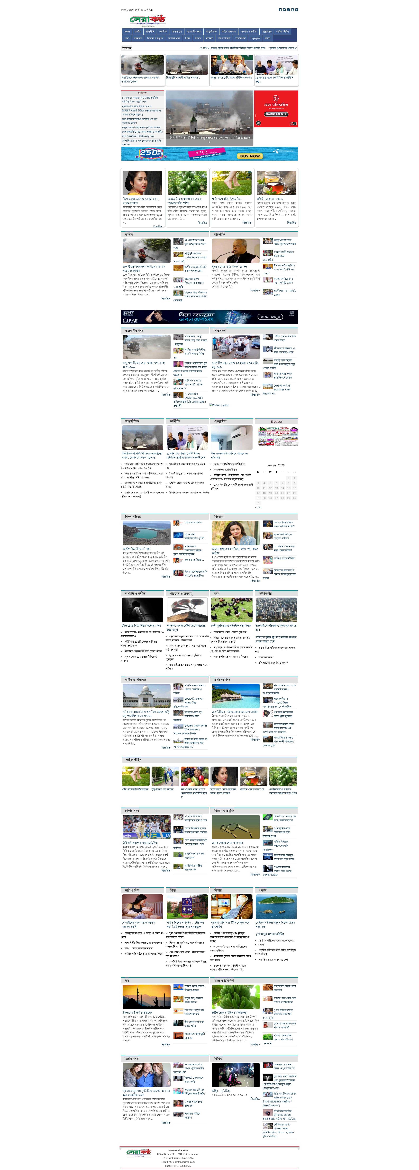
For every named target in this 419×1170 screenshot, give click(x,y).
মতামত (209, 38)
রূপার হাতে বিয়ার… (194, 522)
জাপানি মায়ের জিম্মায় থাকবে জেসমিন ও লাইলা (189, 689)
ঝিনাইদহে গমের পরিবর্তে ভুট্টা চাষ (230, 632)
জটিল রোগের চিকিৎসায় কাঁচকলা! (229, 1013)
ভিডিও (218, 1059)
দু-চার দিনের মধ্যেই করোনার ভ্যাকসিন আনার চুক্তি (278, 1014)
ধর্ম (127, 981)
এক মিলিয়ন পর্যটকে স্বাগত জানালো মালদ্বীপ (235, 712)
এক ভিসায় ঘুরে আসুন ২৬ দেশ (273, 959)
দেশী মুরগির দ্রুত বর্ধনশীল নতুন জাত (231, 626)
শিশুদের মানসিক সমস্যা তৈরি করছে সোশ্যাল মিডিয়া (277, 871)
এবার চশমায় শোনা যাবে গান (227, 843)
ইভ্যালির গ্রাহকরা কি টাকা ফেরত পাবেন (143, 651)
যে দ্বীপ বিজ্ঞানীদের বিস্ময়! (136, 549)
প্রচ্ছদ (127, 31)
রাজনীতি (150, 31)
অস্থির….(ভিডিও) (221, 1091)
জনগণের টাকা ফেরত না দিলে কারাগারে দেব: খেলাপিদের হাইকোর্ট (190, 743)
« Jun (258, 507)
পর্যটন (262, 890)
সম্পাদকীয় (241, 38)
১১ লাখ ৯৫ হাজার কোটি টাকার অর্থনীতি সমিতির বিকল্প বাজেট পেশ (209, 48)
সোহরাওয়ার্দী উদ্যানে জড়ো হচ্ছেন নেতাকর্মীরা (142, 131)
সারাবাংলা (177, 31)
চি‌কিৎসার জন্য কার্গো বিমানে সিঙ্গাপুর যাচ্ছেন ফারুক (279, 574)
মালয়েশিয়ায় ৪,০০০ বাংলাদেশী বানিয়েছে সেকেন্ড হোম (278, 741)
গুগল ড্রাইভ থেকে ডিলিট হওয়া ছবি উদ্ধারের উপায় (276, 832)
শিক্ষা (187, 38)
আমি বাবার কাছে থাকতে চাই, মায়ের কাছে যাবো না (187, 384)
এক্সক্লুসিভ (267, 31)
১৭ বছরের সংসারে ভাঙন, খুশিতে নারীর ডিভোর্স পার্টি (188, 1068)
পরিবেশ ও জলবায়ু (181, 593)
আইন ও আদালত (135, 680)
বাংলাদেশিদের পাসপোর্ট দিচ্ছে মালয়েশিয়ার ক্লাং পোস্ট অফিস (277, 702)
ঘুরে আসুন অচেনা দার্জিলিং (270, 934)
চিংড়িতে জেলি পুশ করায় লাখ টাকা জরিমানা (187, 716)
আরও (267, 38)
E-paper (255, 38)
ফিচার (198, 38)
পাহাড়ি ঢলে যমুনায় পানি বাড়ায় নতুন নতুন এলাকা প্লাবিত (279, 364)
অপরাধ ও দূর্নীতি (249, 31)
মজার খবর (131, 1059)
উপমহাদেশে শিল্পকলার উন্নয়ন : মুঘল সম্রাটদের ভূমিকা (188, 550)
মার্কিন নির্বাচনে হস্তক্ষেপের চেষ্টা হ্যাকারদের (276, 845)
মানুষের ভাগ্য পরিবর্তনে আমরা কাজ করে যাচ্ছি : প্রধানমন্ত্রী (190, 296)
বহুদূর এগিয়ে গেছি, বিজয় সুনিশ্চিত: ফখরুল (231, 77)
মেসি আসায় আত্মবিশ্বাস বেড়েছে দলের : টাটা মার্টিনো (190, 844)
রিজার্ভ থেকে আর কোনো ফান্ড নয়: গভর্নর (189, 492)
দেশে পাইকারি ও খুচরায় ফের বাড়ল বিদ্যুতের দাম (277, 389)
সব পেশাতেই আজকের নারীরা (139, 948)
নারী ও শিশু (132, 890)
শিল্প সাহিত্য (224, 38)
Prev (170, 117)
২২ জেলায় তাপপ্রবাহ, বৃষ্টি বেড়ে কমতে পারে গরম (189, 244)
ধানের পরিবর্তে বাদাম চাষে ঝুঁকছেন (231, 657)
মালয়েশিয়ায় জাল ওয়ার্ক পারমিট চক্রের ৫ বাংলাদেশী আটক (279, 689)
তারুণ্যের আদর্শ (266, 657)
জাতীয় (138, 31)
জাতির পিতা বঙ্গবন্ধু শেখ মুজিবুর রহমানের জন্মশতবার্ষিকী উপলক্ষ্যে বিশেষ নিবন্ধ (229, 937)
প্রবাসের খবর (174, 38)
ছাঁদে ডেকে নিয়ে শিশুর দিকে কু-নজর (138, 136)
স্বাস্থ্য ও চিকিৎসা (224, 981)
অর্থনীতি (163, 31)
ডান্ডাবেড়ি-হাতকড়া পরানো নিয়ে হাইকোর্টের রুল (188, 702)
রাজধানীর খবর (194, 31)
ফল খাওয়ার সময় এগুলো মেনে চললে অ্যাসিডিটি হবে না (194, 793)
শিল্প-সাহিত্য (133, 517)
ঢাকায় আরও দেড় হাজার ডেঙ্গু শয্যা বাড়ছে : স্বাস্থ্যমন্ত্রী (190, 340)
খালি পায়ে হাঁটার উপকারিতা (226, 199)
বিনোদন (138, 38)
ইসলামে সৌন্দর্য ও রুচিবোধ (138, 1013)
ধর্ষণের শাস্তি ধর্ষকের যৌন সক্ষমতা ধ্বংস (144, 954)
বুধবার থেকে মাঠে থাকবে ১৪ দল (262, 48)
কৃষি (216, 593)
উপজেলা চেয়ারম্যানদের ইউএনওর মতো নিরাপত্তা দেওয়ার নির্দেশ (190, 729)
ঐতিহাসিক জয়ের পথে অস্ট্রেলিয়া (140, 843)
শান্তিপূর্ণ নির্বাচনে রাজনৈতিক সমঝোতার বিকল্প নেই (189, 257)
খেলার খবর (132, 811)
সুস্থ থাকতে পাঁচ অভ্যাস (162, 789)
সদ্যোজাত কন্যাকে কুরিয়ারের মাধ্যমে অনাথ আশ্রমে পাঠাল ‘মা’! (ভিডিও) (279, 1115)
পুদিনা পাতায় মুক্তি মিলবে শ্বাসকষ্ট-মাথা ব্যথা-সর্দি (278, 1039)
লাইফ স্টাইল (282, 31)
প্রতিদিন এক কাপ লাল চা (270, 199)
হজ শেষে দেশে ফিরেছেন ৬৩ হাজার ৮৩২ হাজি (188, 283)
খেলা (127, 38)
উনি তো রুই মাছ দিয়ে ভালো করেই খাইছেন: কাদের (279, 269)
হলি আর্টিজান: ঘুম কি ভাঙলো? (273, 663)
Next (249, 117)
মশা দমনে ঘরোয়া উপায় (225, 469)
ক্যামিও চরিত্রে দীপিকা (284, 558)
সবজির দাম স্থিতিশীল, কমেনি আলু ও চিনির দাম (189, 353)
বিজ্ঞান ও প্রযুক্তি (155, 38)
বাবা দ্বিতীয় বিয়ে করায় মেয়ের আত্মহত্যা (144, 942)
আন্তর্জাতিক (211, 31)
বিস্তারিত (157, 227)
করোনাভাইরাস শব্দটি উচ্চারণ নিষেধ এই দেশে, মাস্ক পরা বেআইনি (278, 728)
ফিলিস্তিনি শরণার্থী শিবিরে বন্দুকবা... (183, 77)
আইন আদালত (229, 31)
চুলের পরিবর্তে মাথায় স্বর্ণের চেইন (230, 464)
